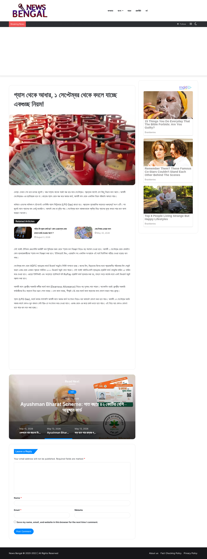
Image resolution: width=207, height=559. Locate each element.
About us (153, 553)
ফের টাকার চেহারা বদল (103, 228)
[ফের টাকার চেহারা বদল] (83, 233)
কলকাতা (110, 10)
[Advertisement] (103, 51)
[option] (72, 406)
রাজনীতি (138, 10)
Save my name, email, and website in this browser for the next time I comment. (57, 522)
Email (17, 510)
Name (18, 498)
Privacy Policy (190, 553)
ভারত (129, 10)
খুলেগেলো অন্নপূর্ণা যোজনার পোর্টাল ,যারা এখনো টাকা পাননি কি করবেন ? (52, 24)
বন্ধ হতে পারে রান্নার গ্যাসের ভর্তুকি (72, 407)
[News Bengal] (31, 10)
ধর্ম (146, 10)
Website (78, 510)
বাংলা (119, 10)
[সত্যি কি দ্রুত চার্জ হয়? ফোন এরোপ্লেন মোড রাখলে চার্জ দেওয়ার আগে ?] (23, 233)
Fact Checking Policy (171, 553)
